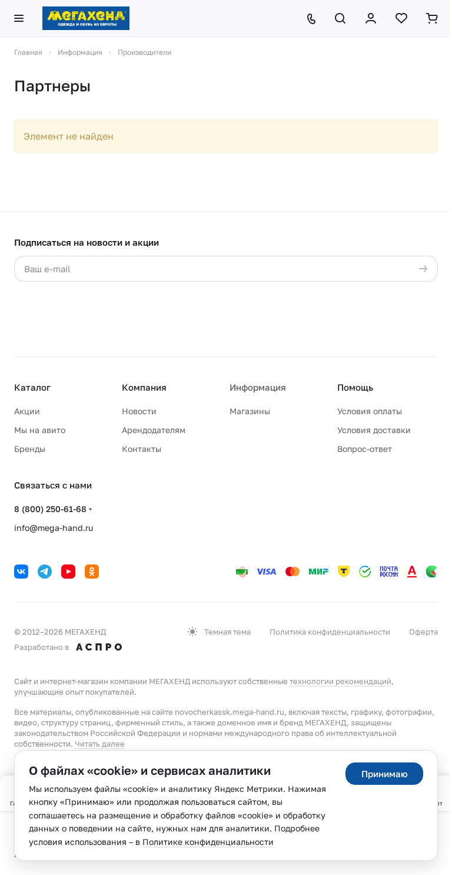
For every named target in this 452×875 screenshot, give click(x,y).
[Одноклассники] (92, 571)
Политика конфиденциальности (330, 631)
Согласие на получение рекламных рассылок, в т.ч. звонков (306, 327)
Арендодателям (153, 430)
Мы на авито (39, 430)
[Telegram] (45, 571)
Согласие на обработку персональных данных (310, 293)
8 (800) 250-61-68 (50, 509)
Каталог (32, 387)
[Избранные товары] (401, 18)
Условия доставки (374, 430)
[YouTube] (68, 571)
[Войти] (371, 18)
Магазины (250, 411)
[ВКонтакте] (21, 571)
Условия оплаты (369, 411)
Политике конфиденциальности (208, 842)
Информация (258, 387)
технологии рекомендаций (340, 681)
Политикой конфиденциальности (153, 304)
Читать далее (100, 743)
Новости (139, 411)
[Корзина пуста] (432, 18)
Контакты (141, 449)
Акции (27, 411)
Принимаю (384, 773)
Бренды (29, 449)
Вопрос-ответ (364, 449)
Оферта (423, 631)
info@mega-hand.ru (53, 528)
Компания (144, 387)
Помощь (355, 387)
